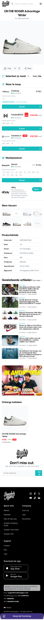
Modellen (7, 515)
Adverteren (26, 519)
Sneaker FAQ (9, 534)
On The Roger (25, 249)
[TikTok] (35, 498)
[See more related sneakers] (37, 223)
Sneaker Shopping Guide (10, 524)
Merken (6, 510)
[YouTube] (30, 498)
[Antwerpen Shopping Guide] (22, 380)
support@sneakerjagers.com (18, 593)
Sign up (39, 473)
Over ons (25, 510)
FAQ (5, 550)
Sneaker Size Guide (11, 530)
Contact (7, 546)
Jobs (24, 515)
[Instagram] (30, 493)
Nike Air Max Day (10, 519)
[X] (39, 493)
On (21, 244)
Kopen (30, 107)
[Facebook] (35, 493)
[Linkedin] (39, 498)
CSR (5, 554)
